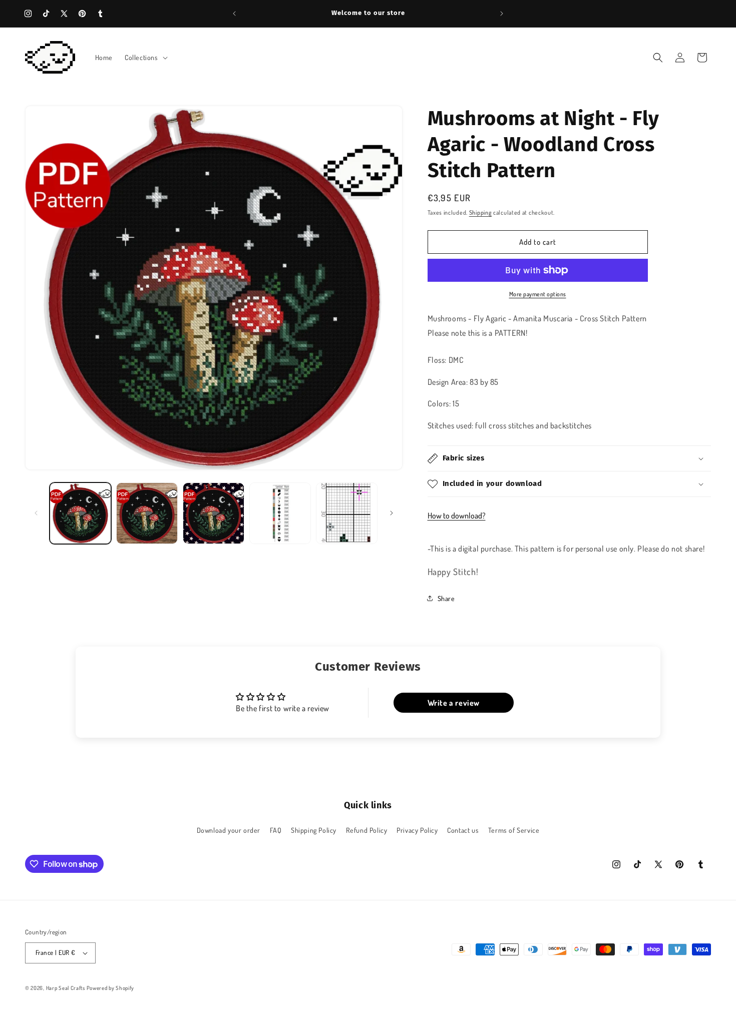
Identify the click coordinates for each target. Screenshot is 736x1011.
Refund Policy (367, 830)
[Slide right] (392, 513)
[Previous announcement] (234, 13)
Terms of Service (514, 830)
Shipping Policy (313, 830)
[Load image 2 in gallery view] (147, 513)
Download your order (228, 830)
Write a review (454, 703)
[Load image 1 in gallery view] (80, 513)
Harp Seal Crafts (65, 987)
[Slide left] (36, 513)
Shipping (480, 212)
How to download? (457, 516)
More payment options (537, 294)
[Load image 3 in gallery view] (213, 513)
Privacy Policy (417, 830)
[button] (145, 57)
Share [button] (446, 598)
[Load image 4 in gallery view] (280, 513)
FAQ (276, 830)
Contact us (463, 830)
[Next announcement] (502, 13)
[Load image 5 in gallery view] (347, 513)
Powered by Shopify (111, 987)
